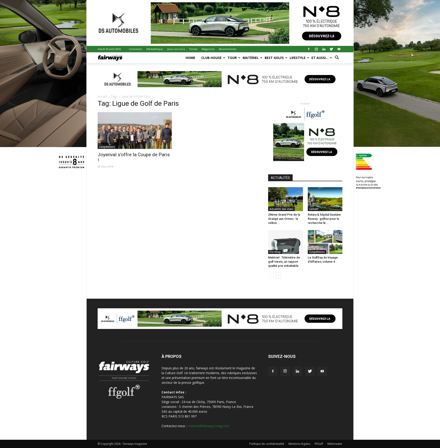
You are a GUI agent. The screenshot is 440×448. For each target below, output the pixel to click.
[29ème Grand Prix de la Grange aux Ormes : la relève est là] (285, 199)
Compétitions (107, 146)
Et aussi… (319, 58)
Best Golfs (274, 58)
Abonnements (227, 49)
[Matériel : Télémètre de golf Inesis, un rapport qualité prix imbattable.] (285, 242)
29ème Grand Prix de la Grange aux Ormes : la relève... (284, 219)
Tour (232, 58)
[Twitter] (331, 49)
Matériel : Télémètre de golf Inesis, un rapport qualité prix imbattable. (284, 261)
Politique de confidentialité (266, 444)
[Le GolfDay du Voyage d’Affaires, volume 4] (325, 242)
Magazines (208, 49)
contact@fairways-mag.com (208, 426)
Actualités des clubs (281, 209)
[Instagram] (316, 49)
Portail (193, 49)
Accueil (102, 96)
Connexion (135, 49)
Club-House (211, 58)
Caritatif (313, 209)
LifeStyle (297, 58)
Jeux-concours (176, 49)
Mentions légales (299, 444)
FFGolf (319, 444)
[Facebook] (308, 49)
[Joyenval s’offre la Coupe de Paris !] (135, 130)
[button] (336, 58)
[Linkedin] (323, 49)
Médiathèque (154, 49)
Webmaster (334, 444)
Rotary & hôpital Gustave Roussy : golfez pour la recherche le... (324, 219)
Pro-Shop (275, 251)
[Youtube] (339, 49)
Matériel (251, 58)
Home (190, 58)
